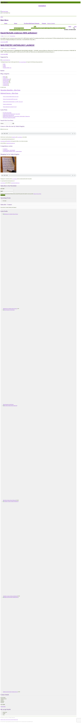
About (15, 23)
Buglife (4, 64)
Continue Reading (3, 41)
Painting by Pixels (35, 28)
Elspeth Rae (14, 137)
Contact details (3, 706)
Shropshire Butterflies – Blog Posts (10, 90)
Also (75, 26)
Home (5, 23)
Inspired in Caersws (19, 28)
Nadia (2, 36)
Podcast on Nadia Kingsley (7, 104)
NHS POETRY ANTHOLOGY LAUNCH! (17, 45)
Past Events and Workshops (17, 25)
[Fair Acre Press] (4, 11)
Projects (44, 23)
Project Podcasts (35, 23)
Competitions (45, 25)
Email (2, 191)
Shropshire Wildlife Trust (7, 67)
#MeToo (42, 28)
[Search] (13, 123)
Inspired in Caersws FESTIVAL (17, 29)
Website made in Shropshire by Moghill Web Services (9, 719)
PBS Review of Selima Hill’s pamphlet (9, 117)
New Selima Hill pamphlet (7, 112)
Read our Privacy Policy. (37, 193)
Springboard (28, 29)
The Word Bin (27, 23)
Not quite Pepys (48, 28)
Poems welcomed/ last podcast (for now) (10, 106)
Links (38, 5)
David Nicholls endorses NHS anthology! (19, 33)
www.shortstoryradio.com (10, 143)
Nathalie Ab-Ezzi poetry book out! (8, 115)
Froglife (4, 65)
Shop (70, 26)
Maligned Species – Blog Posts (9, 93)
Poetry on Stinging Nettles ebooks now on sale (10, 96)
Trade (69, 28)
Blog (35, 26)
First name (2, 188)
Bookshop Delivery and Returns (19, 5)
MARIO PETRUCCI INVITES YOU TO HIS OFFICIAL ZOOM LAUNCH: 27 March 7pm (16, 116)
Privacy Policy (28, 5)
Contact (11, 5)
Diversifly (54, 28)
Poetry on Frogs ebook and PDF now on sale (10, 99)
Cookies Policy (34, 5)
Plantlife (4, 66)
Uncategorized (5, 85)
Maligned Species (61, 28)
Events (72, 28)
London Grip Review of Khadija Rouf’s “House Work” (11, 113)
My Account (6, 5)
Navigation (42, 6)
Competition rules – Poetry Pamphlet (9, 150)
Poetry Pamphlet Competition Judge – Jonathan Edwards (12, 151)
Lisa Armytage (19, 137)
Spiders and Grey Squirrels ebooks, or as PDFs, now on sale (13, 101)
